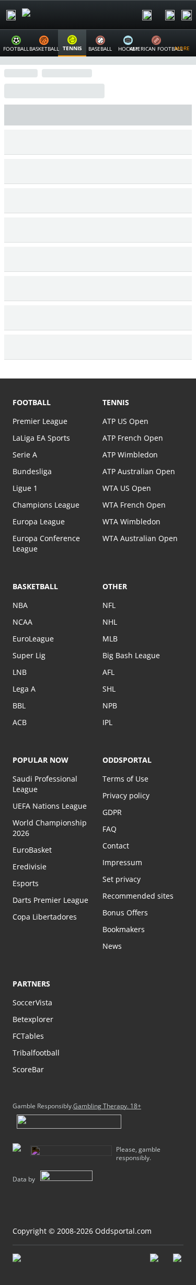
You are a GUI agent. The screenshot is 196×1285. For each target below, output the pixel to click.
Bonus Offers (125, 912)
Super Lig (29, 655)
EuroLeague (33, 639)
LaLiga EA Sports (41, 438)
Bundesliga (32, 471)
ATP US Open (125, 421)
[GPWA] (27, 1260)
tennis (115, 402)
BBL (19, 705)
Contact (115, 846)
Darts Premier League (50, 900)
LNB (20, 672)
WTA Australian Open (140, 538)
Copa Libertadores (45, 917)
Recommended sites (138, 896)
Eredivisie (30, 866)
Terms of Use (125, 779)
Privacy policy (125, 795)
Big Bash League (131, 655)
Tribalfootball (36, 1053)
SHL (109, 689)
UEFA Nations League (50, 806)
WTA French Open (134, 505)
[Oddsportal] (55, 14)
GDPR (112, 812)
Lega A (24, 689)
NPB (109, 705)
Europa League (39, 521)
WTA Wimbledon (131, 521)
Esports (26, 883)
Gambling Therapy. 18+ (107, 1106)
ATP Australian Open (138, 471)
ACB (20, 722)
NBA (20, 605)
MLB (110, 639)
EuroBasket (32, 850)
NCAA (22, 622)
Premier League (40, 421)
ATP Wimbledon (130, 455)
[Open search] (147, 15)
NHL (109, 622)
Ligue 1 (25, 488)
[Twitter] (178, 1263)
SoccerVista (32, 1002)
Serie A (25, 455)
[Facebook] (155, 1263)
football (32, 402)
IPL (107, 722)
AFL (108, 672)
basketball (35, 586)
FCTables (28, 1036)
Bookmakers (123, 929)
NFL (109, 605)
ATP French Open (132, 438)
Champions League (46, 505)
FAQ (109, 829)
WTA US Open (126, 488)
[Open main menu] (11, 15)
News (112, 946)
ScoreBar (28, 1069)
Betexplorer (33, 1019)
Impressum (122, 862)
